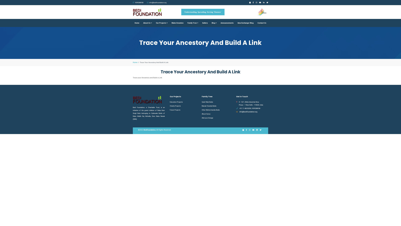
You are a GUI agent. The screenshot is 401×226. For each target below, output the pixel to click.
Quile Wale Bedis (207, 102)
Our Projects (161, 23)
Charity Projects (175, 106)
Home (137, 23)
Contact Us (262, 23)
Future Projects (175, 110)
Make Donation (177, 23)
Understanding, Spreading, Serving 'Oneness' (203, 12)
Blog (214, 23)
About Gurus (206, 114)
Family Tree (192, 23)
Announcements (227, 23)
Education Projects (176, 102)
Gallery (205, 23)
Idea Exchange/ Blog (246, 23)
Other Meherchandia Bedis (211, 110)
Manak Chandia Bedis (209, 106)
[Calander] (250, 3)
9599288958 (139, 3)
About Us (147, 23)
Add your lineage (207, 118)
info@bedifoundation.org (157, 3)
